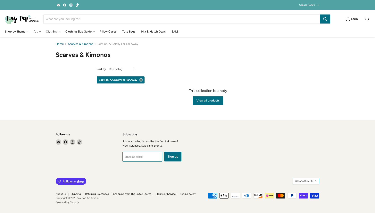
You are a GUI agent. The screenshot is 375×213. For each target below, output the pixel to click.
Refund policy (188, 193)
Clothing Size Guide (78, 31)
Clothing (52, 31)
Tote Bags (128, 31)
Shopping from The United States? (133, 193)
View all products (208, 100)
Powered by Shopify (67, 202)
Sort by (101, 69)
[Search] (325, 19)
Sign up (172, 156)
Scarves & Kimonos (80, 44)
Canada (307, 4)
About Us (61, 193)
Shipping (76, 193)
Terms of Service (166, 193)
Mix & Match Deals (153, 31)
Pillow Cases (108, 31)
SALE (175, 31)
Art (36, 31)
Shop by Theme (15, 31)
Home (60, 44)
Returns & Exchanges (97, 193)
